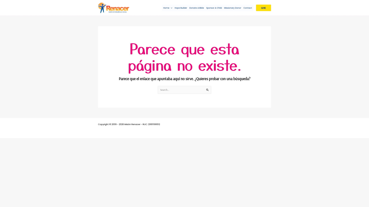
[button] (170, 7)
